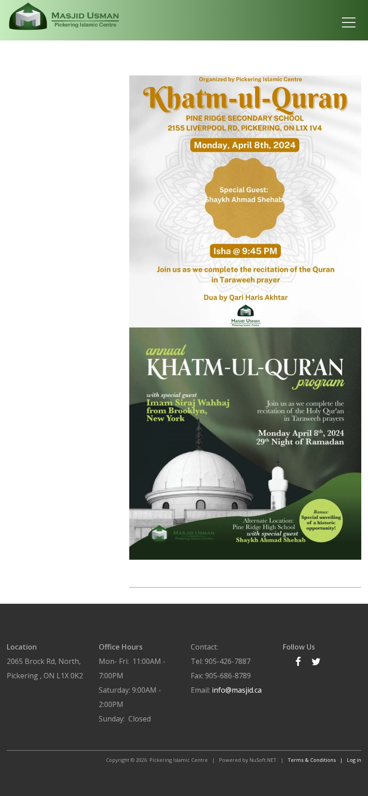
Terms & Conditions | (317, 759)
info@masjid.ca (237, 690)
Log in (354, 759)
